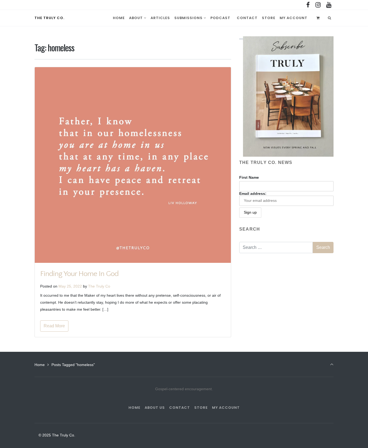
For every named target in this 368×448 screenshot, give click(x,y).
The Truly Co (99, 286)
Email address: (252, 193)
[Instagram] (318, 5)
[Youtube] (329, 5)
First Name (249, 177)
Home (39, 365)
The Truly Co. (49, 17)
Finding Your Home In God (79, 274)
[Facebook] (308, 5)
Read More (54, 326)
